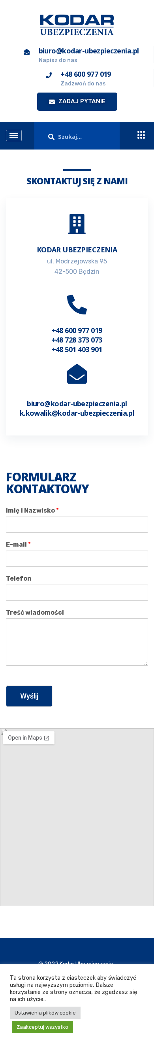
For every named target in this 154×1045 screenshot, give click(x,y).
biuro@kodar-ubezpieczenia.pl (77, 403)
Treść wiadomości (35, 612)
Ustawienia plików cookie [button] (45, 1013)
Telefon (19, 578)
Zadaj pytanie (81, 101)
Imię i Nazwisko (32, 510)
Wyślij (29, 696)
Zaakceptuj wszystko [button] (42, 1027)
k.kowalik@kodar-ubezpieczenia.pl (77, 413)
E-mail (18, 544)
